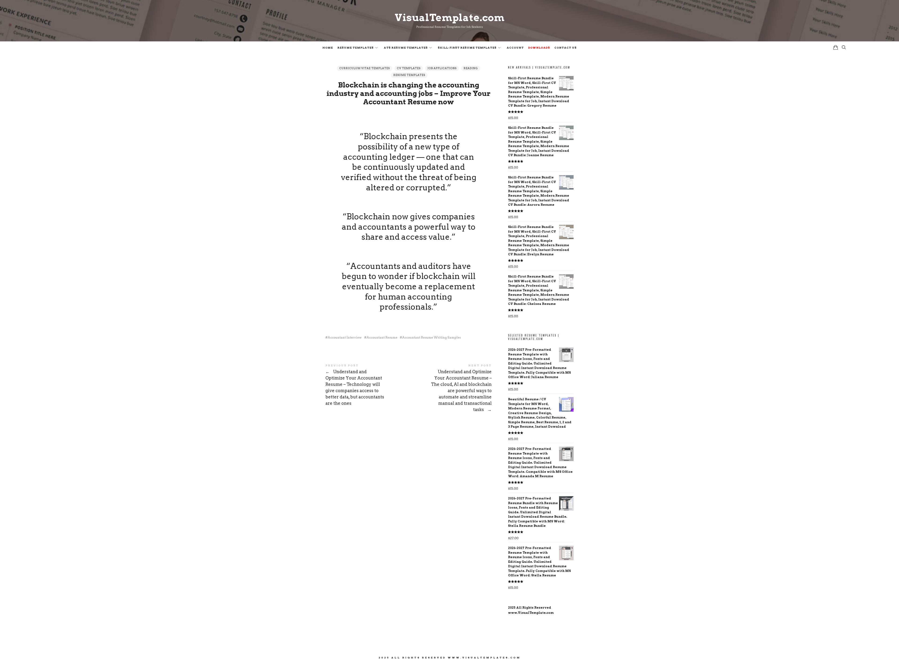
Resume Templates (355, 47)
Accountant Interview (345, 337)
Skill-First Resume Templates (467, 47)
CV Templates (408, 68)
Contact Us (565, 47)
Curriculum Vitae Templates (364, 68)
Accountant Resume (381, 337)
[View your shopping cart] (835, 47)
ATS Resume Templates (406, 47)
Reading (471, 68)
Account (515, 47)
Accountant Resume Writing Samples (431, 337)
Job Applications (442, 68)
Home (327, 47)
